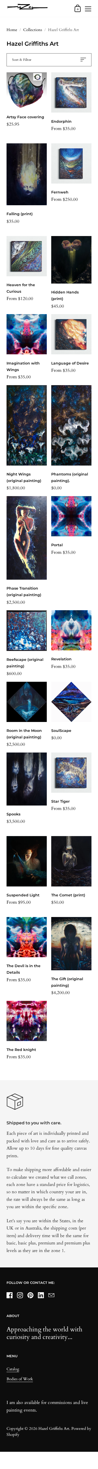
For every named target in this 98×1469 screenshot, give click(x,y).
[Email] (51, 1295)
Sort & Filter (21, 59)
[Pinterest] (30, 1295)
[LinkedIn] (41, 1295)
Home (12, 30)
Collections (32, 30)
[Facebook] (9, 1295)
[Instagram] (20, 1295)
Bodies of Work (20, 1379)
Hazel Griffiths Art (53, 1428)
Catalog (13, 1369)
